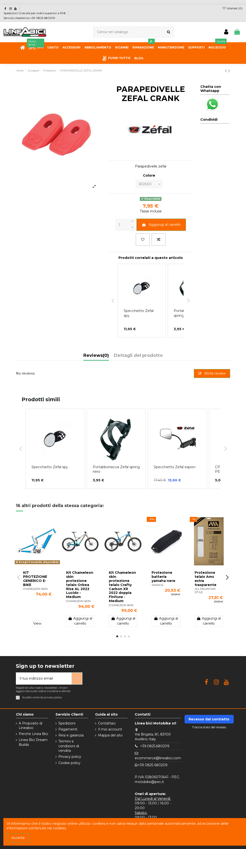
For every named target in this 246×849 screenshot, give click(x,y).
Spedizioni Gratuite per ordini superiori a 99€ (35, 13)
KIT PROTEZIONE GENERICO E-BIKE (35, 578)
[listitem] (55, 449)
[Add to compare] (159, 239)
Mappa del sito (110, 735)
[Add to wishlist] (143, 239)
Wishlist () (234, 8)
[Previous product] (226, 71)
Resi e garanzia (71, 735)
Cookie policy (69, 763)
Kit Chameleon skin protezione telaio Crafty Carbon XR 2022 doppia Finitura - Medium (122, 586)
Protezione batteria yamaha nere (163, 576)
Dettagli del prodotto (138, 355)
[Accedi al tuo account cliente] (226, 32)
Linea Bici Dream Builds (33, 742)
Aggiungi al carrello (165, 224)
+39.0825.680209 (154, 746)
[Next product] (229, 71)
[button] (20, 449)
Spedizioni (66, 723)
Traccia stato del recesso (209, 727)
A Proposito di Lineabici (30, 725)
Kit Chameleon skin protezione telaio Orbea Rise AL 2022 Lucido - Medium (79, 584)
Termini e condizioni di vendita (68, 746)
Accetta (18, 838)
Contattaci (107, 723)
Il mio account (110, 729)
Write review (214, 373)
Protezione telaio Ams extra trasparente (205, 578)
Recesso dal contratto (209, 719)
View (37, 623)
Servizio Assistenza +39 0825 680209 (29, 18)
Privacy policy (69, 756)
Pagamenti (67, 729)
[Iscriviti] (77, 678)
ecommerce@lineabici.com (158, 758)
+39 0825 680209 (152, 765)
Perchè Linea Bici (33, 734)
